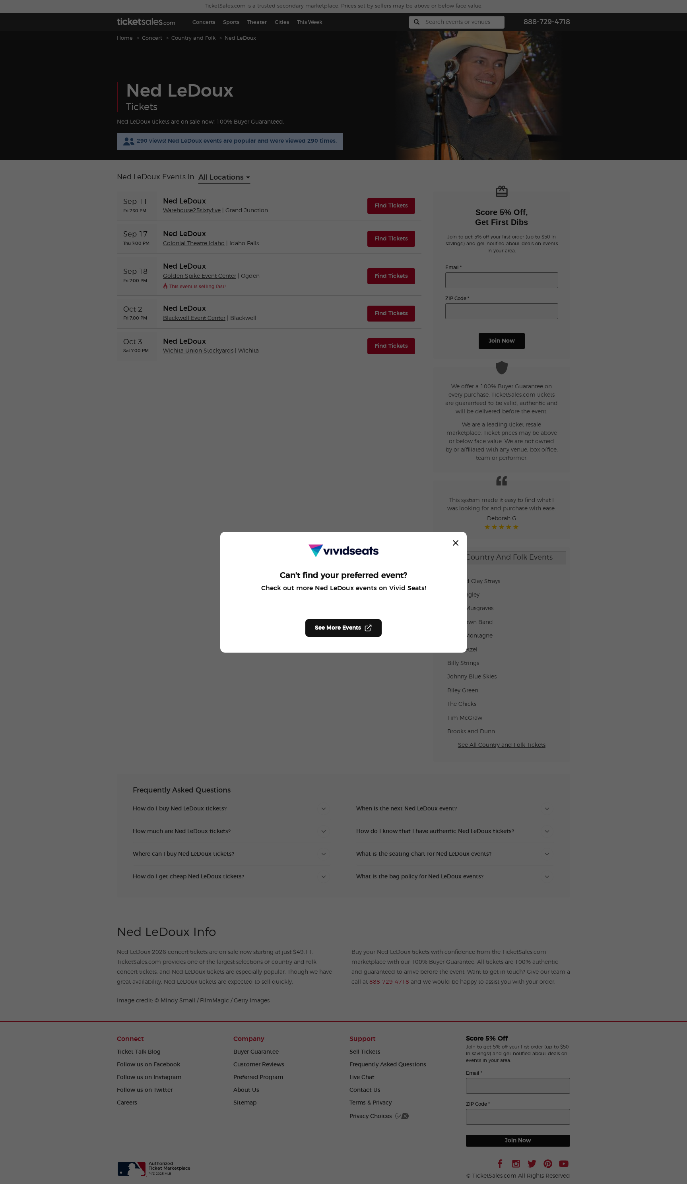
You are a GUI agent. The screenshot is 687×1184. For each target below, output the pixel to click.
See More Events (338, 628)
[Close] (455, 543)
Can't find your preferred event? (343, 575)
